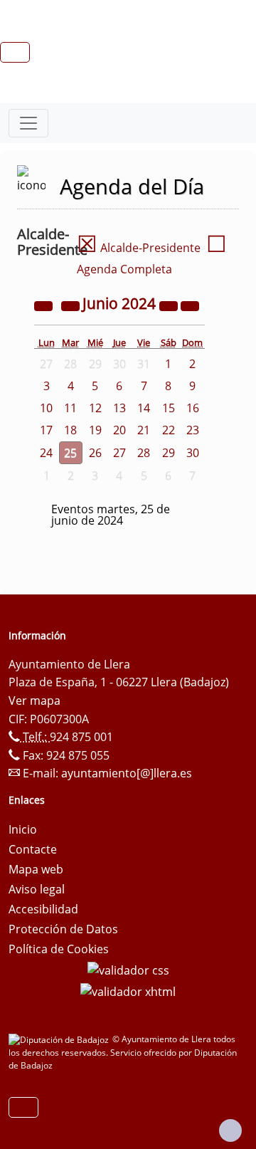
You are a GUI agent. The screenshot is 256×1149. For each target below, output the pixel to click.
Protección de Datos (63, 929)
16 (192, 408)
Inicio (23, 829)
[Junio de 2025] (170, 305)
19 (95, 430)
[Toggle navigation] (28, 123)
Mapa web (36, 869)
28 (143, 453)
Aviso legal (37, 889)
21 (143, 430)
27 (119, 453)
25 (70, 453)
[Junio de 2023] (44, 305)
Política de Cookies (59, 949)
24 (46, 453)
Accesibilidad (43, 909)
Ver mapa (34, 700)
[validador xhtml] (128, 990)
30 (192, 453)
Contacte (33, 849)
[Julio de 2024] (190, 305)
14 (143, 408)
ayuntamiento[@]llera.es (126, 773)
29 (168, 453)
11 (70, 408)
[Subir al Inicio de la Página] (230, 1130)
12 (95, 408)
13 (119, 408)
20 (119, 430)
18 (70, 430)
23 (192, 430)
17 (46, 430)
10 (46, 408)
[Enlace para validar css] (128, 969)
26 (95, 453)
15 (168, 408)
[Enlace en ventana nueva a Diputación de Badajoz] (60, 1039)
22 (168, 430)
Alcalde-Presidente (139, 248)
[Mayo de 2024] (71, 305)
